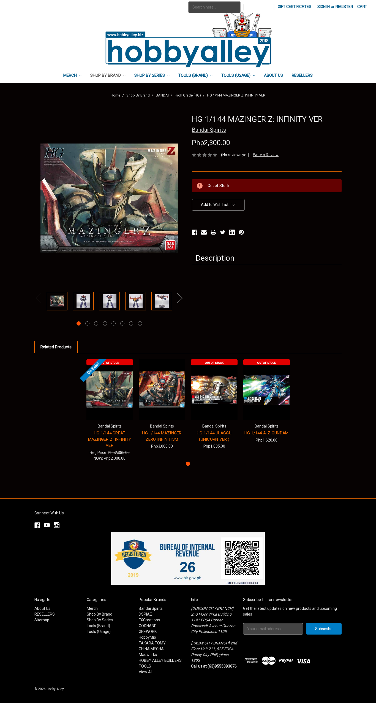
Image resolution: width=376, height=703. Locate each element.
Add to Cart (162, 394)
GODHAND (148, 626)
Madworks (148, 654)
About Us (273, 75)
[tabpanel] (57, 302)
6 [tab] (122, 323)
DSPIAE (145, 614)
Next (180, 298)
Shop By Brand (106, 75)
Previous (38, 298)
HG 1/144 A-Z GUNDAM (266, 433)
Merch (70, 75)
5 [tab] (113, 323)
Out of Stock (109, 362)
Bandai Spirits (151, 608)
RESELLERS (302, 75)
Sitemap (41, 620)
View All (145, 672)
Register (344, 6)
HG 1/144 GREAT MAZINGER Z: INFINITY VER (109, 439)
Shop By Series (150, 75)
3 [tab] (96, 323)
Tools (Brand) (193, 75)
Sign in (323, 6)
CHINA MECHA (151, 649)
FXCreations (149, 620)
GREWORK (148, 631)
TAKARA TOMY (152, 643)
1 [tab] (79, 323)
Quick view (109, 390)
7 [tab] (131, 323)
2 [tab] (87, 323)
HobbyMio (147, 637)
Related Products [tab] (56, 346)
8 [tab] (140, 323)
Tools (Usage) (236, 75)
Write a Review (266, 155)
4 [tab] (105, 323)
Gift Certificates (294, 6)
